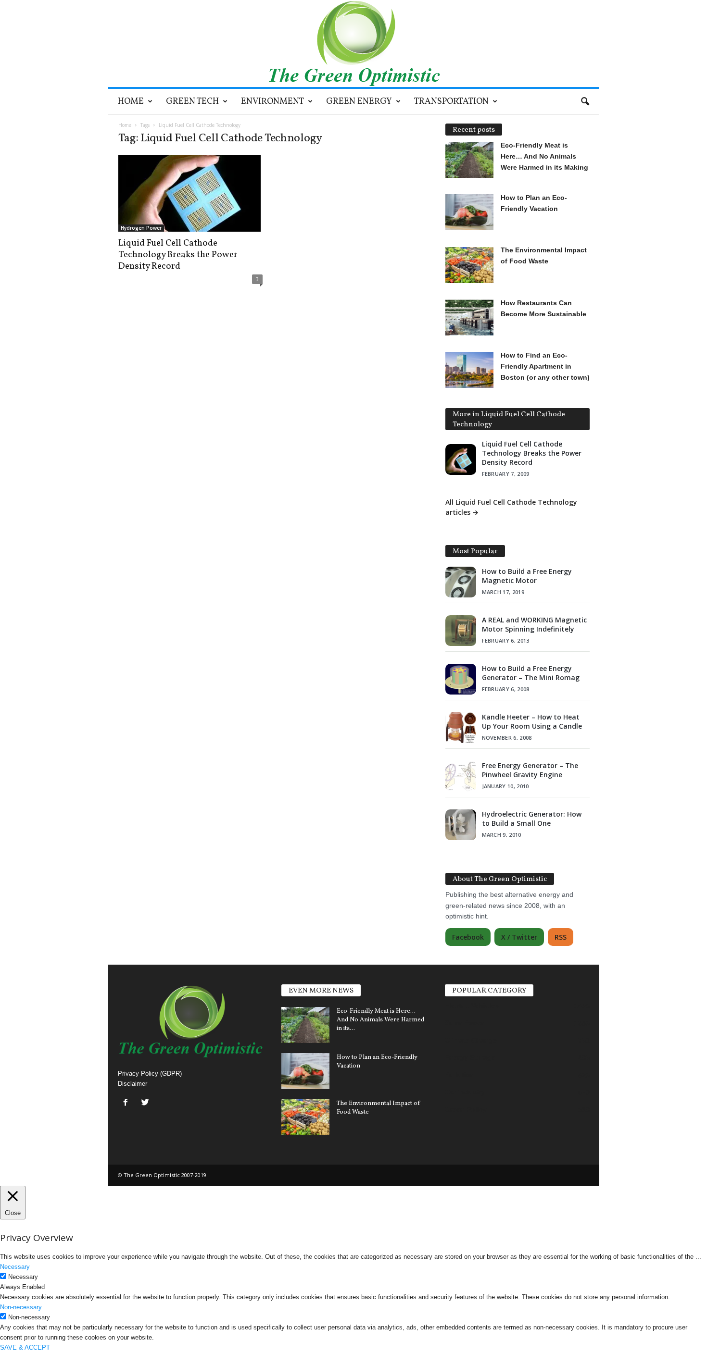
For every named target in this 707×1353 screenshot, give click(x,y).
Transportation (451, 102)
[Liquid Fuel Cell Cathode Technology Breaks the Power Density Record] (190, 193)
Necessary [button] (15, 1266)
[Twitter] (146, 1103)
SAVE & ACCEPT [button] (25, 1347)
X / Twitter (519, 937)
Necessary (23, 1276)
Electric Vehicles (472, 1005)
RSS (561, 937)
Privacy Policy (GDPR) (150, 1073)
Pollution (460, 1075)
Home (131, 102)
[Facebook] (128, 1103)
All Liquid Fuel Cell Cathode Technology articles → (511, 507)
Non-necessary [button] (21, 1307)
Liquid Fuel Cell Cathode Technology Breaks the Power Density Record (178, 255)
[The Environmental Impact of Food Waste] (305, 1117)
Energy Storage (470, 1057)
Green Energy (359, 102)
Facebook (468, 937)
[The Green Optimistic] (353, 43)
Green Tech (192, 102)
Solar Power (464, 1023)
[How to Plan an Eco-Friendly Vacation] (305, 1071)
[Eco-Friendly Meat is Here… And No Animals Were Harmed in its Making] (305, 1025)
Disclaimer (132, 1083)
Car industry (465, 1092)
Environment (272, 102)
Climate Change (471, 1040)
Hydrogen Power (141, 227)
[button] (584, 101)
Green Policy (466, 1109)
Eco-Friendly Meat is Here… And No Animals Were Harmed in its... (380, 1020)
